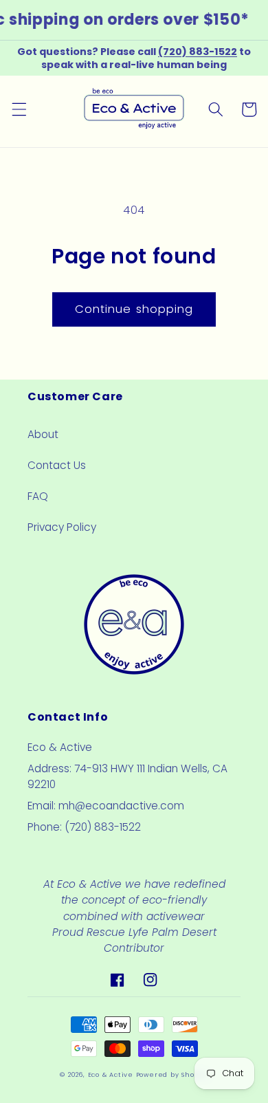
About (42, 434)
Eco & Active (110, 1074)
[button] (18, 109)
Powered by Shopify (172, 1074)
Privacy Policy (61, 527)
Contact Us (56, 465)
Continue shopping (134, 309)
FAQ (37, 496)
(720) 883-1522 (197, 51)
